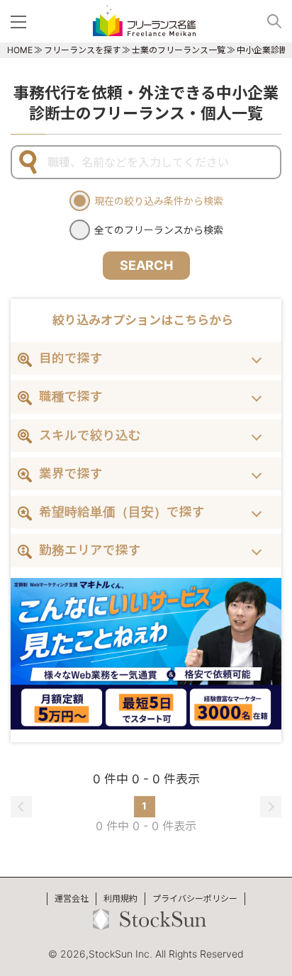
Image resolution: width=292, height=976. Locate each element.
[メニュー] (21, 20)
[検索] (269, 20)
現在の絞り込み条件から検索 (158, 201)
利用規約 (120, 898)
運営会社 (72, 898)
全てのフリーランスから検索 (158, 230)
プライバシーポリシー (194, 898)
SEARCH (146, 265)
